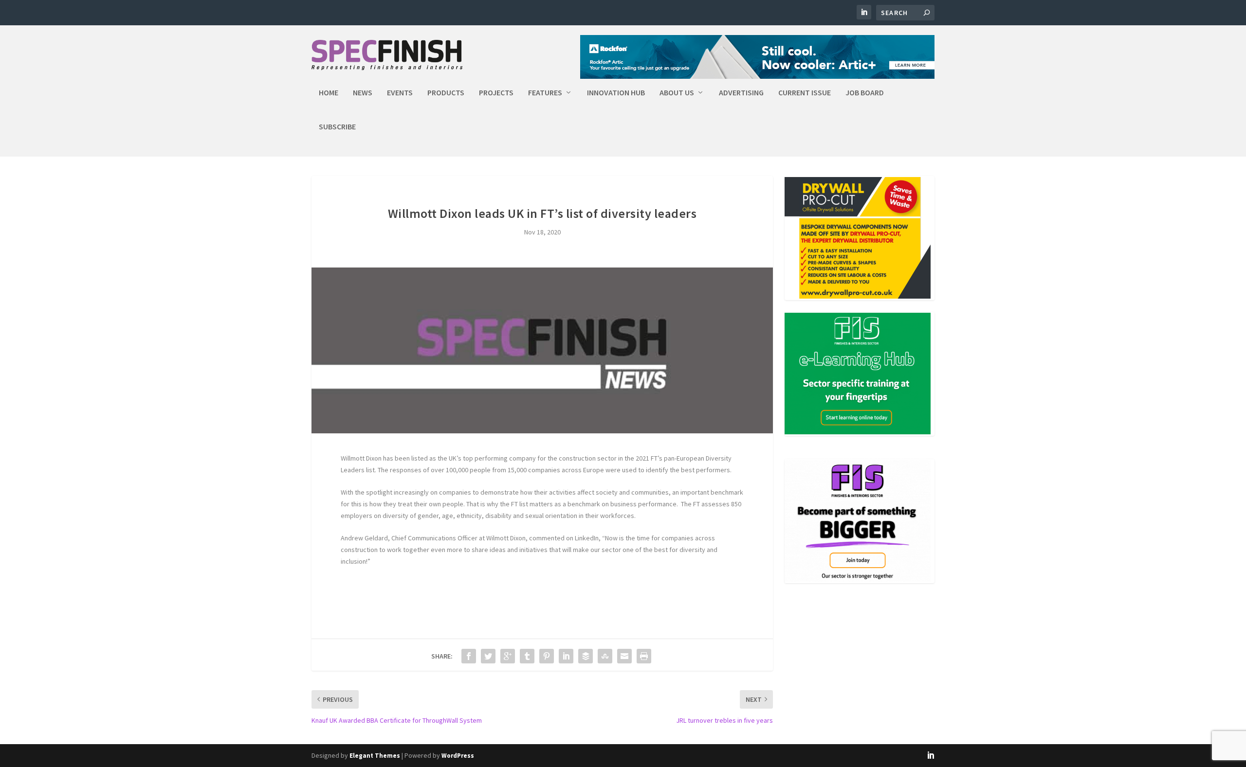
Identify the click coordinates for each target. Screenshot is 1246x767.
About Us (677, 93)
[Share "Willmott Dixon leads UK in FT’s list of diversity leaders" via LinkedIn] (566, 656)
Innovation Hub (616, 93)
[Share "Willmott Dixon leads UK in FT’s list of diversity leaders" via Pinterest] (546, 656)
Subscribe (337, 127)
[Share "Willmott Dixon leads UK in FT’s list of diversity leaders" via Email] (624, 656)
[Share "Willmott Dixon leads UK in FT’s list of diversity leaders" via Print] (644, 656)
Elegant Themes (374, 755)
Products (445, 93)
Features (545, 93)
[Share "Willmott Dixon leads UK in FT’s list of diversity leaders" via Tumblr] (527, 656)
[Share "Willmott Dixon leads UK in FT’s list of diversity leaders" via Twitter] (488, 656)
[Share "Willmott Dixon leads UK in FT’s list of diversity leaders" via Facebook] (468, 656)
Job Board (864, 93)
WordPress (457, 755)
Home (328, 93)
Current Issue (804, 93)
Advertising (741, 93)
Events (400, 93)
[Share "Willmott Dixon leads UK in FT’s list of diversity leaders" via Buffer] (585, 656)
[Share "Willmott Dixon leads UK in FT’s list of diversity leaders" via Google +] (507, 656)
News (362, 93)
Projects (496, 93)
